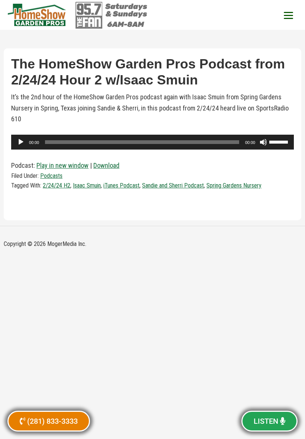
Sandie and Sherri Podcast (173, 185)
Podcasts (51, 175)
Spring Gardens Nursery (233, 185)
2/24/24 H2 (56, 185)
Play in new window (62, 165)
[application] (152, 142)
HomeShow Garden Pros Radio (37, 15)
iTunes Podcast (121, 185)
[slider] (279, 141)
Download (106, 165)
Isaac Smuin (87, 185)
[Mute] (263, 142)
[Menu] (288, 14)
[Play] (21, 142)
